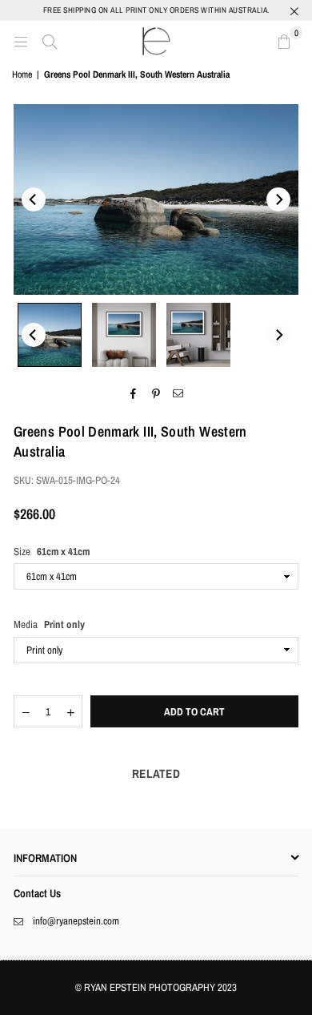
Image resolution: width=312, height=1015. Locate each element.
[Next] (278, 199)
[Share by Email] (179, 394)
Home (22, 74)
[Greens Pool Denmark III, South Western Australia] (49, 335)
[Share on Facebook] (134, 394)
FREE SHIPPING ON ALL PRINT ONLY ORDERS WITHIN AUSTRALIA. (156, 10)
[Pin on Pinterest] (156, 394)
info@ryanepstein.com (76, 921)
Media (49, 624)
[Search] (49, 40)
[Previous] (34, 199)
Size (52, 551)
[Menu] (20, 40)
